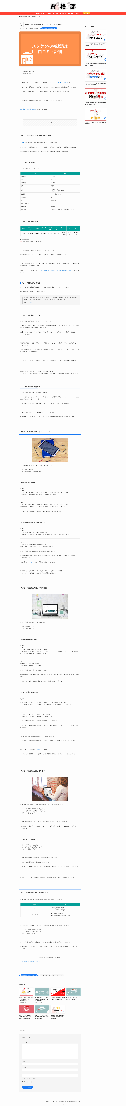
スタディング (40, 749)
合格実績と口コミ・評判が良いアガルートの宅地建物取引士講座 (55, 270)
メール (24, 1067)
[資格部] (63, 6)
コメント (24, 1042)
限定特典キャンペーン (70, 1101)
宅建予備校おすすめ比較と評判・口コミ (49, 28)
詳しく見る (86, 13)
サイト (23, 1072)
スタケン (22, 142)
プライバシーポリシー (59, 1101)
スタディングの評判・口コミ (57, 975)
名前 (23, 1061)
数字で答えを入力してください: (29, 1078)
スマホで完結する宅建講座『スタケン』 (57, 82)
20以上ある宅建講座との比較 (28, 109)
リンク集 (78, 1101)
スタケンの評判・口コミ (45, 975)
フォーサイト (30, 562)
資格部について (49, 1101)
